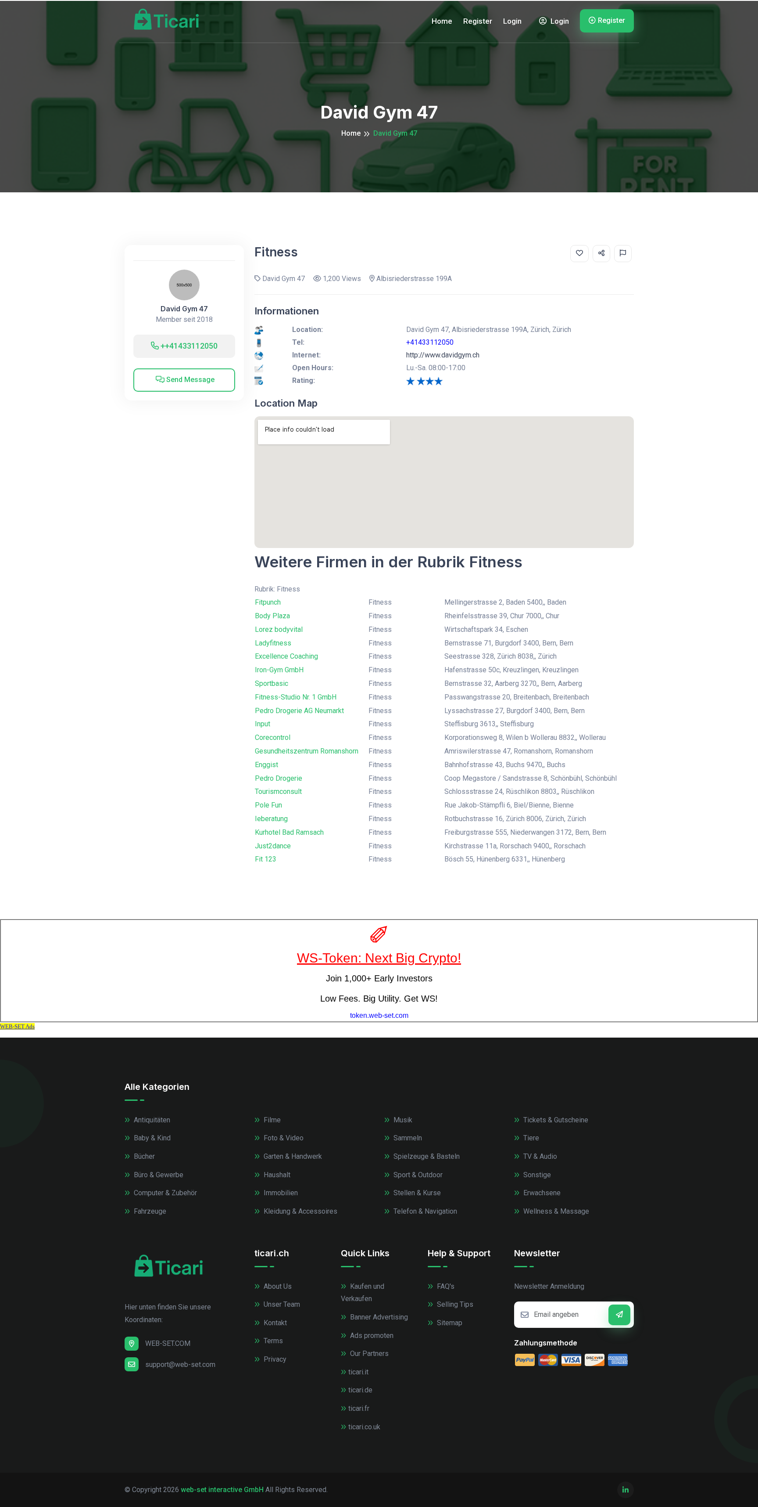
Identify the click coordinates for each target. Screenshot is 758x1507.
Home (442, 21)
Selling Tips (454, 1304)
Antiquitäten (151, 1120)
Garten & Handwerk (292, 1156)
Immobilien (280, 1193)
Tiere (530, 1138)
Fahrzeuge (149, 1211)
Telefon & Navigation (424, 1211)
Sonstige (536, 1175)
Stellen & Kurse (416, 1193)
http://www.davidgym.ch (442, 355)
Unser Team (281, 1304)
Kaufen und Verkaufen (362, 1292)
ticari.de (360, 1390)
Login (512, 21)
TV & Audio (539, 1156)
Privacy (274, 1359)
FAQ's (444, 1286)
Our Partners (368, 1353)
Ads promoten (370, 1335)
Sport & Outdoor (417, 1175)
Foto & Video (283, 1138)
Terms (272, 1341)
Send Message (189, 379)
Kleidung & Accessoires (299, 1211)
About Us (277, 1286)
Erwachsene (541, 1193)
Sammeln (407, 1138)
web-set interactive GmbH (222, 1489)
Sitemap (448, 1323)
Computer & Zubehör (164, 1193)
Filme (271, 1120)
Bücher (143, 1156)
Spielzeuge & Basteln (426, 1156)
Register (477, 21)
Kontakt (274, 1323)
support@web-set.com (180, 1364)
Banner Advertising (378, 1317)
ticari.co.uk (364, 1427)
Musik (402, 1120)
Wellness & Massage (555, 1211)
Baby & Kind (151, 1138)
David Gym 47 (184, 309)
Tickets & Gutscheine (555, 1120)
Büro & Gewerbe (157, 1175)
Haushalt (276, 1175)
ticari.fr (358, 1408)
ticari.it (358, 1372)
